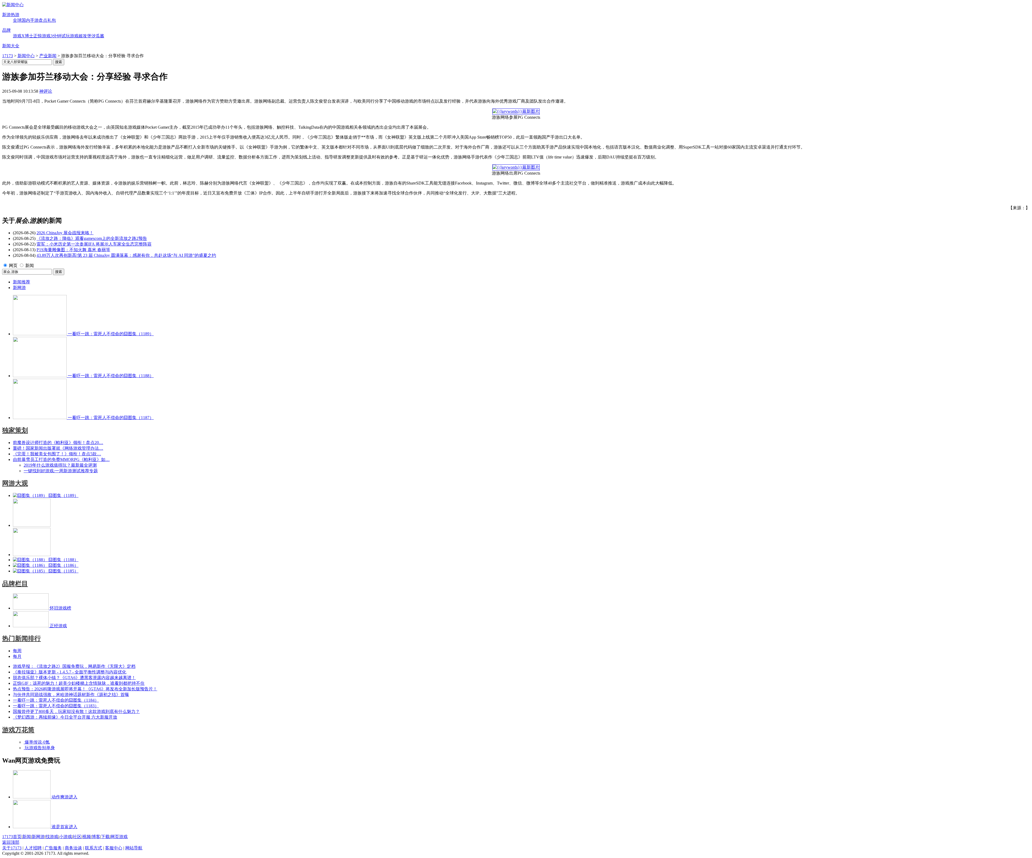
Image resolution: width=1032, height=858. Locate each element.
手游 (34, 20)
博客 (96, 836)
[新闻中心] (13, 4)
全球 (17, 20)
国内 (26, 20)
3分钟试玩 (60, 36)
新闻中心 (26, 55)
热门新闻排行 (21, 638)
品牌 (6, 30)
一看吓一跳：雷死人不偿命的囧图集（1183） (56, 706)
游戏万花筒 (18, 729)
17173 (7, 55)
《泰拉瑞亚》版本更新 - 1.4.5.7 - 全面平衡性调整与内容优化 (69, 672)
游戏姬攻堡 (80, 36)
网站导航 (133, 848)
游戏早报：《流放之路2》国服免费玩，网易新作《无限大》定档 (74, 666)
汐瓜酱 (97, 36)
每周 (17, 650)
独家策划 (15, 430)
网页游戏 (119, 836)
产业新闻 (47, 55)
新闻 (29, 265)
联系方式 (93, 848)
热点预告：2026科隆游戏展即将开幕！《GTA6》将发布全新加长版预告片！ (85, 689)
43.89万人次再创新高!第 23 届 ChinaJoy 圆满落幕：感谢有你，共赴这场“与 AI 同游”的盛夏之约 (126, 255)
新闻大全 (10, 46)
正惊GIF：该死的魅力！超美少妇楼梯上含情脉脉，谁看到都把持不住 (79, 683)
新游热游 (10, 14)
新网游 (19, 287)
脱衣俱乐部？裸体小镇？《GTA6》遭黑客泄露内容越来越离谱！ (74, 677)
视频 (86, 836)
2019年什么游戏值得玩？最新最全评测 (60, 465)
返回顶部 (10, 842)
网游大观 (15, 483)
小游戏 (65, 836)
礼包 (51, 20)
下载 (105, 836)
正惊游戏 (42, 36)
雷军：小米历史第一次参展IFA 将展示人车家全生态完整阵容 (94, 244)
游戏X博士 (23, 36)
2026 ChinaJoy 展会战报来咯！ (65, 232)
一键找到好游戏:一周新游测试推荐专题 (61, 470)
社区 (77, 836)
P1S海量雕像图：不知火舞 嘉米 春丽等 (73, 249)
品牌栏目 (15, 583)
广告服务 (53, 848)
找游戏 (51, 836)
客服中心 (113, 848)
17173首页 (12, 836)
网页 (13, 265)
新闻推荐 (21, 282)
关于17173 (12, 848)
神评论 (45, 91)
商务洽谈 (73, 848)
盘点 (43, 20)
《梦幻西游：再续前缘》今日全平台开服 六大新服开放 (65, 717)
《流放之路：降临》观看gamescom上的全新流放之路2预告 (92, 238)
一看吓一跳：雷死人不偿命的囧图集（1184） (56, 700)
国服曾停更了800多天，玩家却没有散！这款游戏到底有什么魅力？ (76, 711)
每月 (17, 656)
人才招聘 (33, 848)
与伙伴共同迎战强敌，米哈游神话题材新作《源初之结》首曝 (71, 694)
